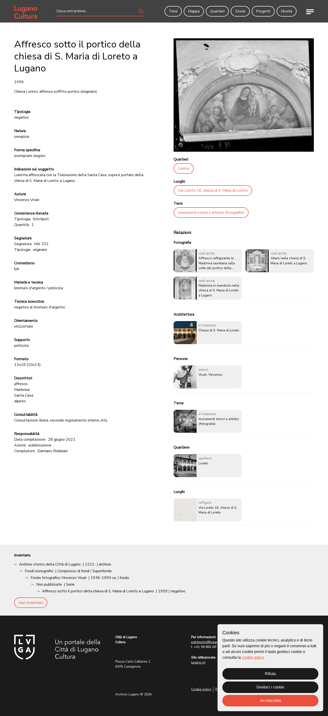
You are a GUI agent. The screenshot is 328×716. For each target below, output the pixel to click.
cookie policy (253, 657)
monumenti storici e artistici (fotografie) (211, 212)
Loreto (183, 168)
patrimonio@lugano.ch (207, 642)
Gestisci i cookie (270, 687)
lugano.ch (198, 662)
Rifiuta (270, 674)
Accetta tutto (270, 701)
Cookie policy (201, 689)
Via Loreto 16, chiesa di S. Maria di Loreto (213, 190)
